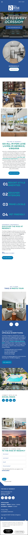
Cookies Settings (19, 532)
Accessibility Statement (7, 512)
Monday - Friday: (6, 505)
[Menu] (2, 2)
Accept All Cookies (8, 531)
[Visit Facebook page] (3, 400)
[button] (22, 2)
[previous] (11, 75)
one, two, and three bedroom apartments (13, 158)
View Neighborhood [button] (14, 27)
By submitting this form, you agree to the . (12, 469)
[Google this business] (7, 400)
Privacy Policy (4, 510)
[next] (17, 75)
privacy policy (5, 470)
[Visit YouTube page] (14, 400)
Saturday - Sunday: (7, 506)
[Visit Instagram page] (10, 400)
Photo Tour (18, 288)
